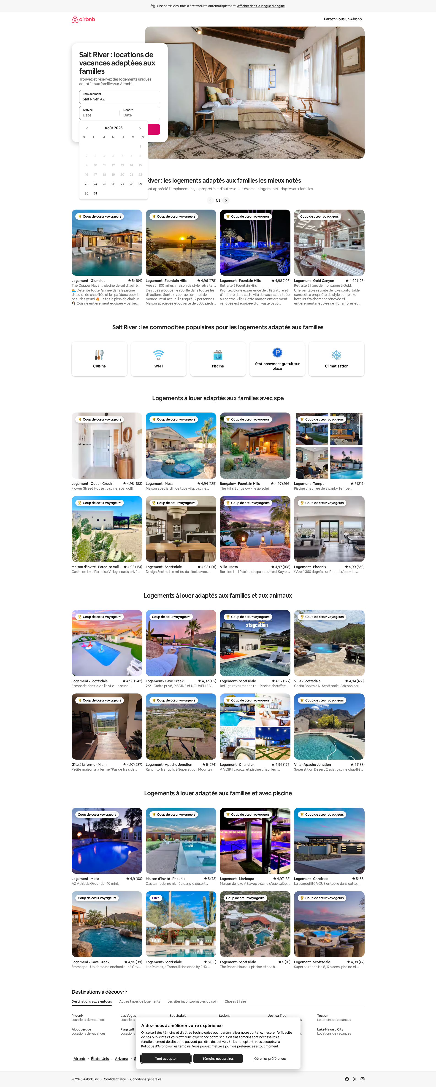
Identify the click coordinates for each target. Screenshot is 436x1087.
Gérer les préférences (270, 1059)
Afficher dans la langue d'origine (261, 6)
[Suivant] (226, 200)
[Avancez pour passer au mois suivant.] (139, 128)
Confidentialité (115, 1079)
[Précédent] (210, 200)
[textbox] (99, 115)
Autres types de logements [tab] (139, 1001)
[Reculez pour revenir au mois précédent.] (87, 128)
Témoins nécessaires (218, 1059)
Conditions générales (146, 1079)
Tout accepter (166, 1059)
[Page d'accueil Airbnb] (83, 19)
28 (131, 184)
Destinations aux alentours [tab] (92, 1001)
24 (95, 184)
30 (87, 193)
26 (113, 184)
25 (104, 184)
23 (86, 184)
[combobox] (120, 99)
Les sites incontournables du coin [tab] (192, 1001)
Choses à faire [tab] (235, 1001)
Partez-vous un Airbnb (343, 19)
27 (122, 184)
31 (95, 193)
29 (140, 184)
